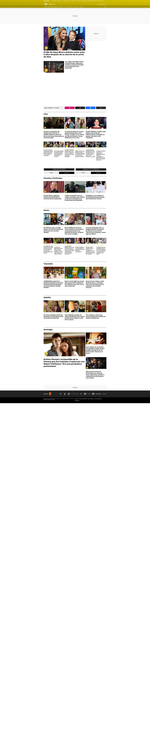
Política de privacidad (82, 398)
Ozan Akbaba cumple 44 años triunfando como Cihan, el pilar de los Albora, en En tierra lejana (75, 317)
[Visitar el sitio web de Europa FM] (89, 394)
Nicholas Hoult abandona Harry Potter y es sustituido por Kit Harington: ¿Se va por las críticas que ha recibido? (90, 251)
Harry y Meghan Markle (92, 0)
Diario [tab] (51, 172)
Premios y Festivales (58, 6)
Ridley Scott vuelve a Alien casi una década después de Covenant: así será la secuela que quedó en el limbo (80, 154)
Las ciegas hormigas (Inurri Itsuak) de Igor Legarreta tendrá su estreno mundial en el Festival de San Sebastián (74, 65)
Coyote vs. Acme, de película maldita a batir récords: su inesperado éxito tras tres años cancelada (48, 152)
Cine (65, 6)
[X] (101, 108)
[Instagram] (70, 108)
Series (45, 6)
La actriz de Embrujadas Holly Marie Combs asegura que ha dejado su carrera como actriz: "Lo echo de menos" (58, 251)
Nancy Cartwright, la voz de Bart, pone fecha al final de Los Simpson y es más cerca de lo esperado (74, 284)
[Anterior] (51, 1)
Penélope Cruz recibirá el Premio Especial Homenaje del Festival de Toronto (95, 197)
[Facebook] (90, 108)
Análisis (76, 6)
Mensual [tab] (66, 172)
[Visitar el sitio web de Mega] (77, 394)
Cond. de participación (98, 398)
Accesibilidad (77, 400)
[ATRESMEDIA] (47, 394)
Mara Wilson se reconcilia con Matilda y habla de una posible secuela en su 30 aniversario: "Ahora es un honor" (95, 350)
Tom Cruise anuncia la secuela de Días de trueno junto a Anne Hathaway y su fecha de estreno (59, 154)
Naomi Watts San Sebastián (57, 0)
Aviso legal (76, 398)
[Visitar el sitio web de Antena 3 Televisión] (60, 394)
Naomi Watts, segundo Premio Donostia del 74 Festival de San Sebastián (52, 197)
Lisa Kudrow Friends (99, 0)
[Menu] (105, 7)
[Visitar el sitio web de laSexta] (65, 394)
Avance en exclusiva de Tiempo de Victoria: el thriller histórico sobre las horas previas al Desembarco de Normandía (54, 135)
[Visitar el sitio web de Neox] (69, 394)
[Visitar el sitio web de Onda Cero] (85, 394)
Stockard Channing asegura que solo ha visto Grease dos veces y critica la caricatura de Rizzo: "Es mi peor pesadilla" (69, 153)
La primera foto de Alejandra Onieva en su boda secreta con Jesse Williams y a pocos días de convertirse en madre (101, 251)
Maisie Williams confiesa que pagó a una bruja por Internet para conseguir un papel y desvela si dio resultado (96, 135)
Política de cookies (90, 398)
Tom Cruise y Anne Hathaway (82, 0)
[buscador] (105, 4)
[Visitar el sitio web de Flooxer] (104, 394)
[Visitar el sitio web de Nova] (73, 394)
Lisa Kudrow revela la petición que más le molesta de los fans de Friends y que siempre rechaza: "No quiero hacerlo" (48, 250)
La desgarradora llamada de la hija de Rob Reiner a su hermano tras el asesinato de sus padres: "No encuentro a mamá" (90, 153)
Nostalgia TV (70, 6)
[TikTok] (80, 108)
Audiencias (81, 6)
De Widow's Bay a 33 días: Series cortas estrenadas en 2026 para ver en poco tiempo (53, 230)
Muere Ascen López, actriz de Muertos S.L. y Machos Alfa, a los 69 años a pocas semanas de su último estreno (95, 284)
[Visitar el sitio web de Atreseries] (81, 394)
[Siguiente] (105, 1)
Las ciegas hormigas (65, 0)
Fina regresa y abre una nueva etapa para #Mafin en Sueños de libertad (95, 316)
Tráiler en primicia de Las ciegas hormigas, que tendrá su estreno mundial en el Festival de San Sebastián (75, 198)
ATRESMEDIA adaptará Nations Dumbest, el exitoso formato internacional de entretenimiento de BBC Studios (53, 284)
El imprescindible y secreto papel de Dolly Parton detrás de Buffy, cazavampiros (80, 249)
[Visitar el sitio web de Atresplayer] (99, 394)
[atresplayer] (100, 4)
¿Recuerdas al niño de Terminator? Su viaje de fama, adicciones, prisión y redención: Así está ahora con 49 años (95, 375)
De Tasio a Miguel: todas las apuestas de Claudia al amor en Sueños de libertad (53, 316)
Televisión (50, 6)
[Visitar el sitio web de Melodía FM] (93, 394)
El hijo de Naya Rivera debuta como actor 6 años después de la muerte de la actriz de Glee (64, 54)
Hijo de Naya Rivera (73, 0)
